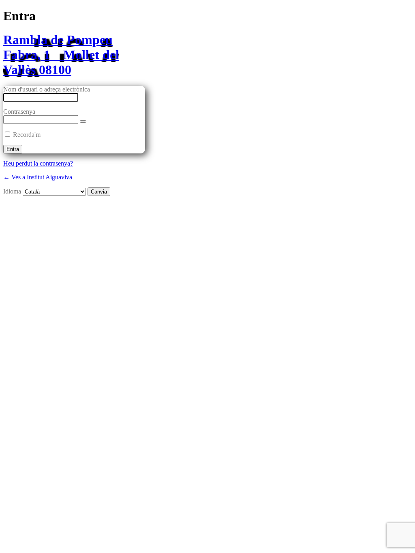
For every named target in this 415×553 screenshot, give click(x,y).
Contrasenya (19, 111)
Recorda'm (27, 134)
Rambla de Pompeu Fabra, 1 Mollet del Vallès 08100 (61, 54)
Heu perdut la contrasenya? (38, 163)
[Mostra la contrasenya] (83, 121)
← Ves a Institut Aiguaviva (37, 177)
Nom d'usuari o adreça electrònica (46, 89)
